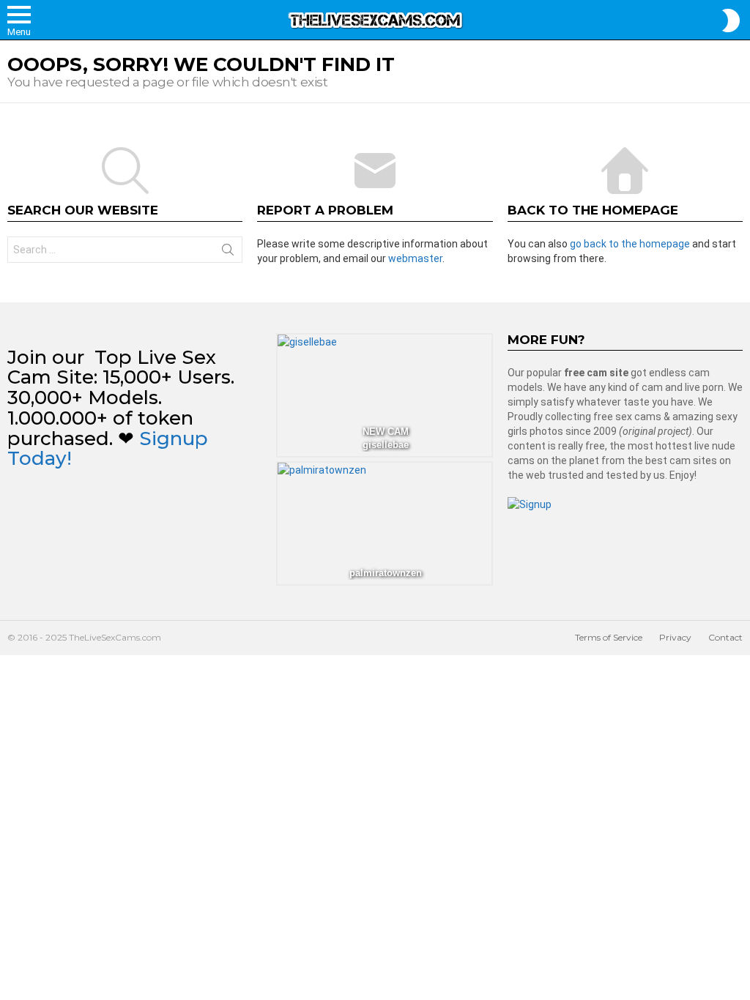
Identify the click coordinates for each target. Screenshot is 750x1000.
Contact (725, 637)
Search (227, 252)
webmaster (415, 258)
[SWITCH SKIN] (731, 20)
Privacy (675, 637)
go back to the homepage (630, 244)
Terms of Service (608, 637)
